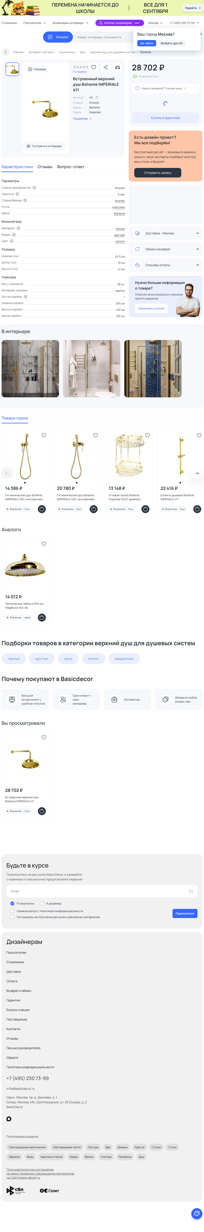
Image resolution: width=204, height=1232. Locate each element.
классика (118, 207)
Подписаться (185, 913)
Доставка (13, 971)
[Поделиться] (105, 67)
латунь (120, 228)
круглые (41, 658)
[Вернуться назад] (6, 52)
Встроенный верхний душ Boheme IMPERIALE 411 (22, 799)
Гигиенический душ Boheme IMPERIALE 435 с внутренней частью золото (23, 497)
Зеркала (14, 1157)
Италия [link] (94, 102)
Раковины (125, 1157)
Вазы (30, 1157)
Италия (120, 201)
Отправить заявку (157, 173)
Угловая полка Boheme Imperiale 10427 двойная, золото (125, 497)
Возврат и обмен (18, 990)
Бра (108, 1147)
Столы (172, 1147)
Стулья (156, 1147)
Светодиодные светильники (27, 1147)
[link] (81, 68)
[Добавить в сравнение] (117, 67)
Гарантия (13, 1000)
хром (68, 658)
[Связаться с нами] (196, 1213)
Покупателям (16, 952)
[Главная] (22, 37)
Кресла (139, 1147)
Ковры (74, 1157)
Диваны (123, 1147)
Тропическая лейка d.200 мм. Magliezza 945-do (24, 605)
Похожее (40, 69)
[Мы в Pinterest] (17, 1118)
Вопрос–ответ (70, 166)
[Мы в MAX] (8, 1118)
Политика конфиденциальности (30, 1067)
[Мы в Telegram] (41, 1118)
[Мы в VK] (25, 1118)
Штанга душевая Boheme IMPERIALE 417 (177, 497)
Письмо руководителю (23, 1048)
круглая (119, 235)
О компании (15, 962)
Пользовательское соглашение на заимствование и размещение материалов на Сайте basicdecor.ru (40, 1173)
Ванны (89, 1157)
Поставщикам (16, 1019)
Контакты (13, 1029)
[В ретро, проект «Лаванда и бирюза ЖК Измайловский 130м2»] (153, 368)
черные (14, 658)
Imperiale (95, 112)
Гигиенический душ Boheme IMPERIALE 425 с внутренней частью (75, 497)
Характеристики (17, 166)
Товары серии (15, 418)
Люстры (93, 1147)
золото (120, 241)
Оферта (12, 1057)
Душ (141, 1157)
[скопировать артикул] (96, 97)
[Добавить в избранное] (93, 67)
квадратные (124, 658)
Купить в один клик (165, 118)
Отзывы (45, 166)
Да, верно (146, 43)
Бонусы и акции (17, 1010)
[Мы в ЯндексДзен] (33, 1118)
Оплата (12, 981)
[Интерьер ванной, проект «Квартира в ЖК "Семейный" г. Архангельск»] (91, 368)
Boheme (94, 107)
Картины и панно (52, 1157)
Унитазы (106, 1157)
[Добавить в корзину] (42, 509)
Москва (153, 23)
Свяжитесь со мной (151, 308)
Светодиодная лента (67, 1147)
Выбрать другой (171, 43)
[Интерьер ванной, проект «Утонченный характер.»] (30, 368)
